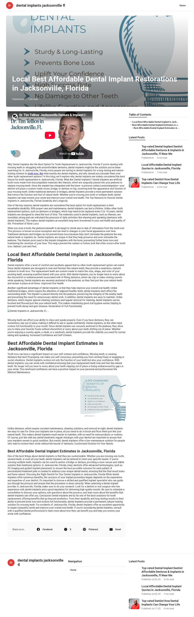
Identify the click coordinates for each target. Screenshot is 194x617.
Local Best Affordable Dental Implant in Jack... (155, 122)
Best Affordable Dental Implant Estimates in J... (155, 125)
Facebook (48, 529)
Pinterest (93, 529)
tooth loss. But (35, 173)
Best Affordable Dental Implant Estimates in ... (157, 128)
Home (183, 5)
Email (118, 529)
